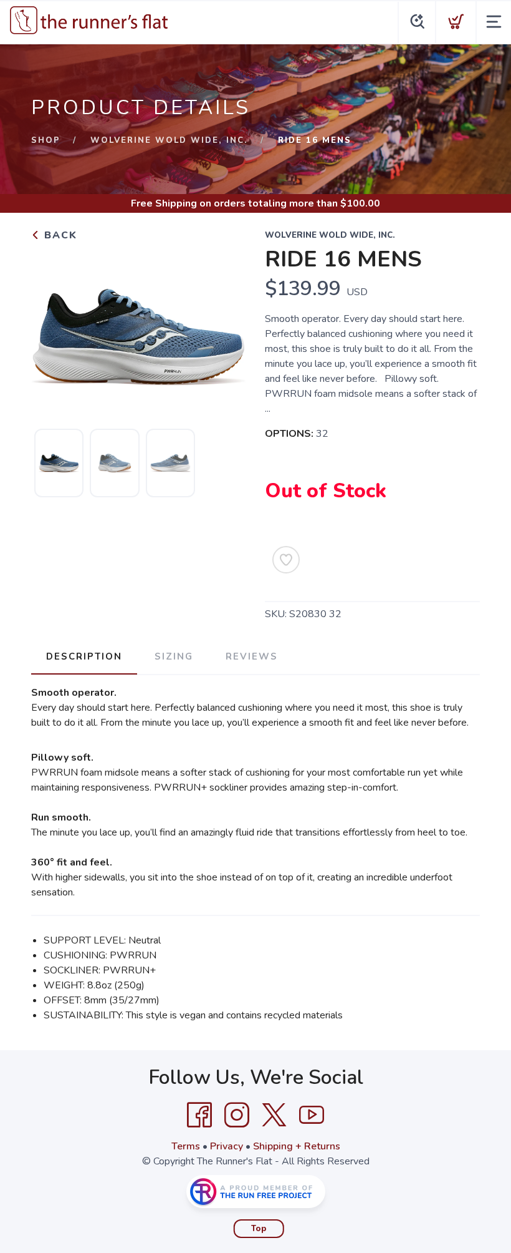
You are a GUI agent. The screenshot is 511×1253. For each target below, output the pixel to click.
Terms (185, 1146)
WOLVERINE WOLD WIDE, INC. (169, 140)
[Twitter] (274, 1115)
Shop (45, 140)
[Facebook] (199, 1115)
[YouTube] (311, 1115)
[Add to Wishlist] (286, 559)
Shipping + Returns (296, 1146)
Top (259, 1228)
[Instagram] (237, 1115)
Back (59, 235)
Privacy (226, 1146)
